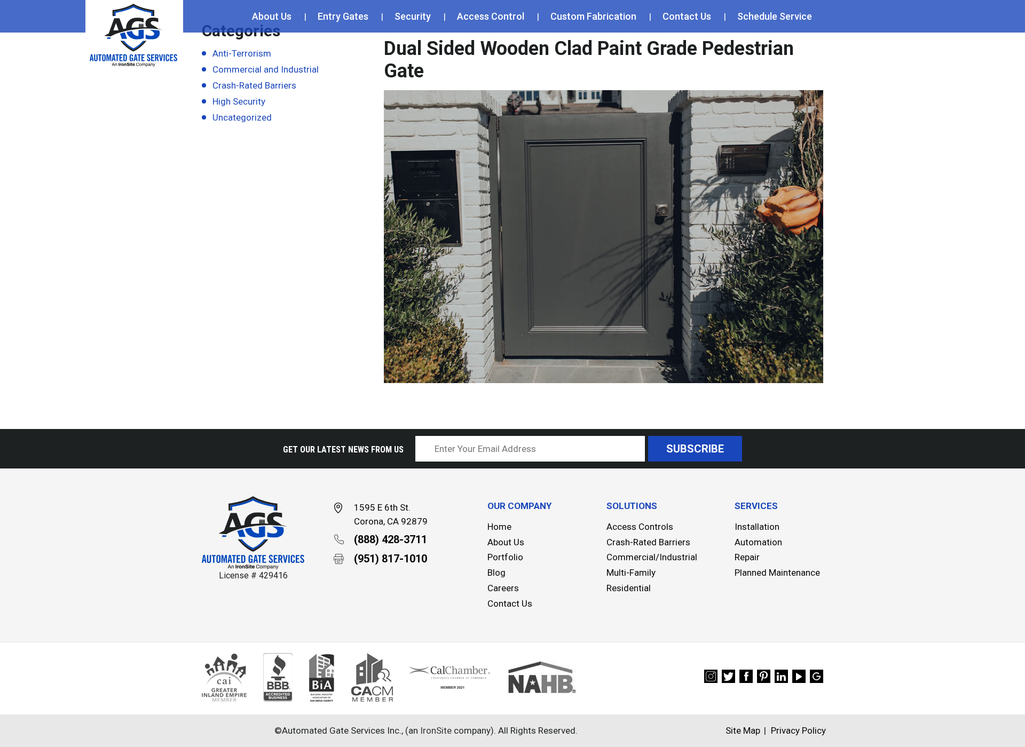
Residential (628, 588)
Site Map (743, 730)
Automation (758, 542)
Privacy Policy (798, 730)
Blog (496, 572)
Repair (747, 557)
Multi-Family (631, 572)
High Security (238, 101)
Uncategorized (242, 117)
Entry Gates (343, 16)
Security (413, 16)
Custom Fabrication (593, 16)
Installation (757, 526)
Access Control (490, 16)
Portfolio (505, 557)
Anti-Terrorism (241, 53)
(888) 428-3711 (390, 539)
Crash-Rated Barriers (254, 85)
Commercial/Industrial (651, 557)
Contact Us (687, 16)
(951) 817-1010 (390, 558)
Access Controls (639, 526)
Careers (503, 588)
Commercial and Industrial (265, 69)
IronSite (436, 730)
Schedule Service (774, 16)
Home (499, 526)
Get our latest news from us (343, 449)
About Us (271, 16)
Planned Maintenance (777, 572)
